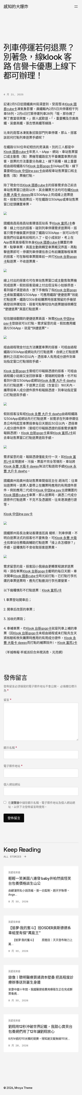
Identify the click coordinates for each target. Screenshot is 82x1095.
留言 (7, 699)
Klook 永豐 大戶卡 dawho (58, 380)
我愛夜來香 (14, 872)
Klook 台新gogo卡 (40, 166)
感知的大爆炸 (16, 6)
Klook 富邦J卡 (62, 223)
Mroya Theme (23, 1087)
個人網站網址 (12, 784)
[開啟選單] (76, 6)
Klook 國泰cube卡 (16, 152)
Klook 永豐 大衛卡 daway (21, 466)
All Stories (12, 856)
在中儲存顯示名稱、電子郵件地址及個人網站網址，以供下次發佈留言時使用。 (41, 804)
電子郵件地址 (13, 766)
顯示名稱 (10, 747)
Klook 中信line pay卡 (27, 171)
